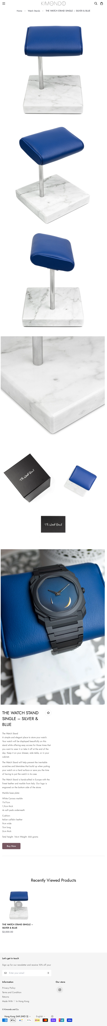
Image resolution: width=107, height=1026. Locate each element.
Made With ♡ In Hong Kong (15, 1001)
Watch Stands (34, 10)
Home (19, 10)
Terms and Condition (11, 992)
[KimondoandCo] (53, 3)
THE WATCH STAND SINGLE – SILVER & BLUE (17, 926)
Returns (5, 996)
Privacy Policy (8, 987)
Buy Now (11, 846)
